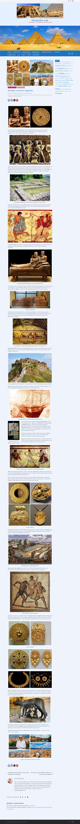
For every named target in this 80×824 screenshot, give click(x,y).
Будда (60, 68)
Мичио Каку (69, 80)
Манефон (70, 78)
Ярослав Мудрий (62, 89)
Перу (68, 82)
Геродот (19, 95)
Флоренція (16, 731)
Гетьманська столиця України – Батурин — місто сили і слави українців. (41, 773)
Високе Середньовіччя (12, 694)
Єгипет (56, 63)
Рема (39, 691)
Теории (23, 54)
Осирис (64, 82)
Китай (62, 78)
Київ (64, 78)
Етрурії (28, 313)
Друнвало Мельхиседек (61, 71)
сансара (69, 91)
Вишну (65, 68)
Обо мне (9, 52)
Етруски (25, 95)
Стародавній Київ (26, 52)
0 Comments (29, 93)
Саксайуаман (65, 84)
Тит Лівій (47, 95)
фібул (49, 478)
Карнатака (68, 76)
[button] (39, 52)
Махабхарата (58, 80)
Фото (19, 54)
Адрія (19, 727)
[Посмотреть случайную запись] (72, 53)
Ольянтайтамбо (58, 82)
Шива (57, 89)
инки (70, 89)
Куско (66, 78)
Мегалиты (63, 80)
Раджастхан (57, 84)
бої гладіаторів (15, 95)
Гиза (72, 68)
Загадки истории (12, 54)
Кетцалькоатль (57, 78)
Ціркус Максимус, (40, 529)
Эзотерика (57, 52)
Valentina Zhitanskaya (17, 93)
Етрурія (23, 95)
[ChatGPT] (14, 99)
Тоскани (43, 730)
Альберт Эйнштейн (67, 63)
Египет (69, 70)
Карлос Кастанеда (60, 76)
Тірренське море (30, 724)
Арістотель (10, 95)
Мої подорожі (36, 54)
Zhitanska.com (40, 20)
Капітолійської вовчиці (31, 690)
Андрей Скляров (60, 66)
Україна (69, 86)
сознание (58, 93)
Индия (61, 73)
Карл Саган (69, 73)
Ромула (36, 691)
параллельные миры (64, 91)
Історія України (16, 52)
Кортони (34, 95)
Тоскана (50, 95)
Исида (66, 73)
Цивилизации (35, 52)
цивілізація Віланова (11, 96)
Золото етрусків (30, 95)
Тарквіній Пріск (39, 95)
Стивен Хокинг (62, 86)
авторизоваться (31, 805)
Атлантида (67, 65)
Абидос (61, 63)
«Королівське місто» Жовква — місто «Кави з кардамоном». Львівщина (18, 773)
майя (59, 91)
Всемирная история (46, 52)
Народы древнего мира (12, 87)
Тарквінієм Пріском (42, 531)
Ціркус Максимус (18, 96)
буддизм (67, 89)
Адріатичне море (37, 726)
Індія (59, 63)
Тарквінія (44, 95)
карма (56, 91)
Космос (29, 54)
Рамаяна (61, 84)
